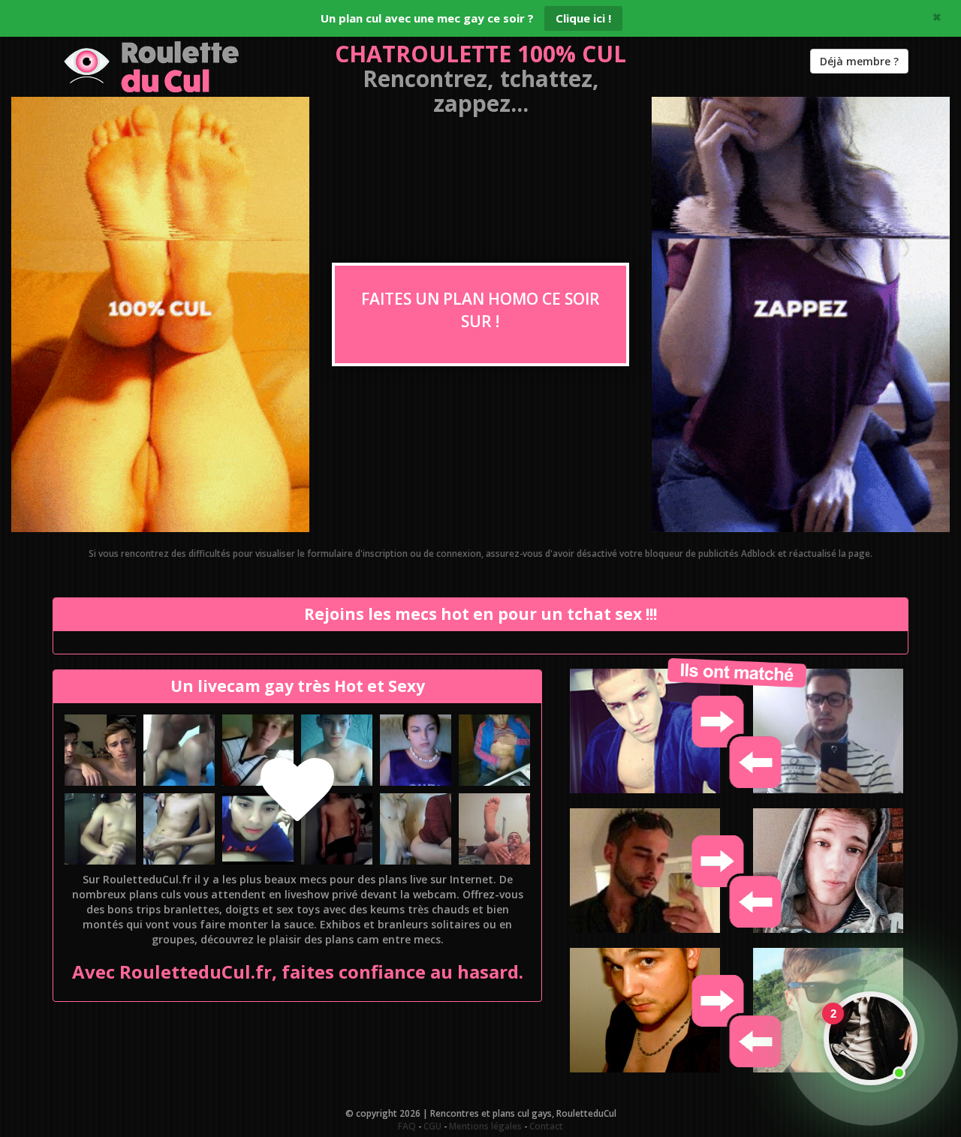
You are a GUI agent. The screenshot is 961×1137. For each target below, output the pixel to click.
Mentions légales (485, 1126)
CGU (432, 1126)
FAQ (407, 1126)
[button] (100, 750)
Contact (546, 1126)
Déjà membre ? (859, 61)
